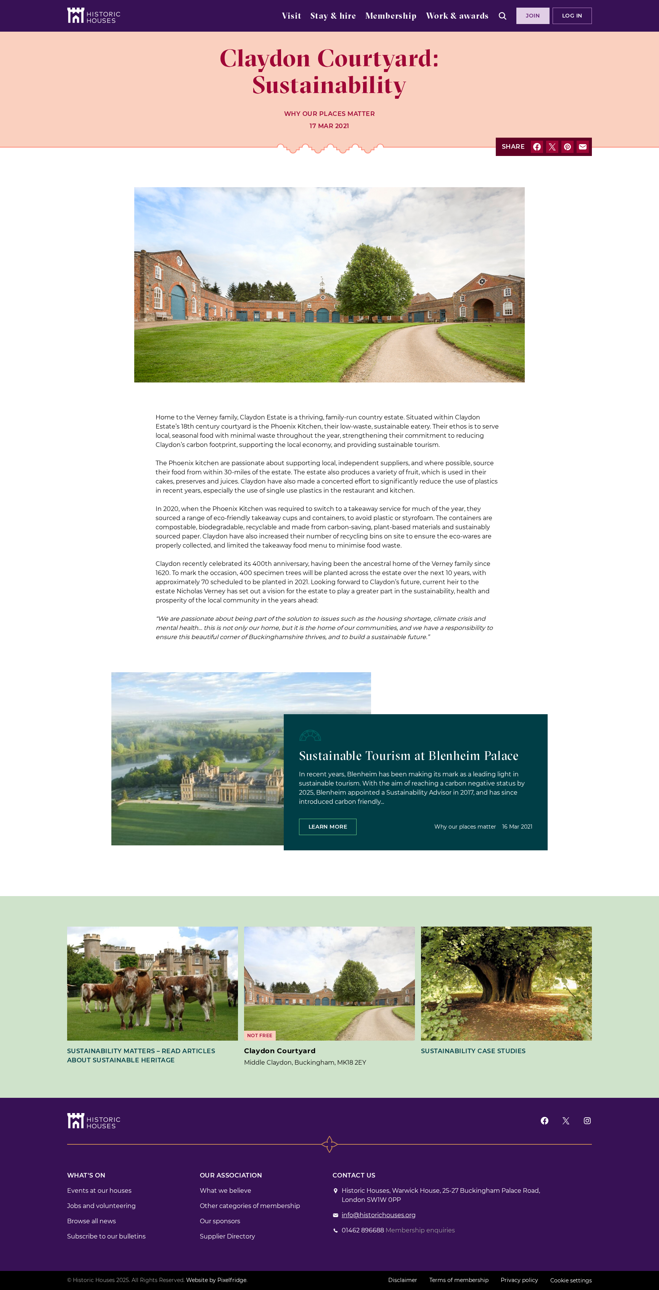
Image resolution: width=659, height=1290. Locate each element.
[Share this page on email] (583, 147)
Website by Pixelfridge (216, 1280)
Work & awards (457, 16)
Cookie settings (571, 1280)
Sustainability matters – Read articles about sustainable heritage (141, 1055)
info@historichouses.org (379, 1215)
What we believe (225, 1190)
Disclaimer (402, 1280)
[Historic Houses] (93, 15)
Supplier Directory (227, 1236)
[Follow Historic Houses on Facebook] (544, 1120)
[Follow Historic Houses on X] (566, 1120)
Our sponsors (220, 1221)
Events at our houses (99, 1190)
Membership (391, 16)
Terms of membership (459, 1280)
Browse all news (91, 1221)
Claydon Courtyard (279, 1051)
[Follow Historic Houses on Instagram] (587, 1120)
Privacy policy (519, 1280)
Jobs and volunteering (101, 1206)
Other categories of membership (250, 1206)
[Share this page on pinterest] (567, 147)
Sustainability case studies (473, 1051)
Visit (291, 16)
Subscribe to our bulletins (106, 1236)
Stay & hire (333, 16)
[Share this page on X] (552, 147)
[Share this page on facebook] (537, 147)
